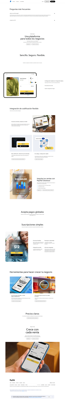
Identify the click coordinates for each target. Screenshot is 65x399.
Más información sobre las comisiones (48, 190)
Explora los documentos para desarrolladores (18, 159)
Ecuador (52, 382)
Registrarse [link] (52, 1)
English (54, 382)
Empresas (17, 1)
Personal (14, 1)
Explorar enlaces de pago (39, 159)
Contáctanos (13, 382)
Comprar (24, 382)
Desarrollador (22, 1)
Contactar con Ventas (35, 44)
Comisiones (17, 382)
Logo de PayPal (10, 1)
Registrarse (28, 44)
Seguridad (21, 382)
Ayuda (43, 1)
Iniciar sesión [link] (47, 1)
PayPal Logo (12, 380)
